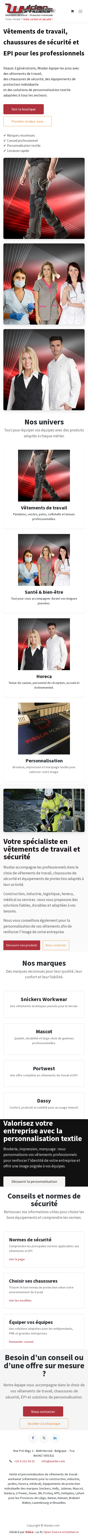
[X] (44, 1437)
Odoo (29, 1532)
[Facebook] (32, 1437)
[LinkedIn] (55, 1437)
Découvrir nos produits (21, 945)
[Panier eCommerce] (72, 11)
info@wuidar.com (53, 1461)
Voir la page (17, 1259)
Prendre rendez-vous (28, 121)
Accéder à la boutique (44, 1423)
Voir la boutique (24, 109)
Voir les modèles (20, 1300)
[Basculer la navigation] (80, 11)
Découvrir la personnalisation (34, 1181)
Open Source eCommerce (61, 1532)
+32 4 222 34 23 (24, 1461)
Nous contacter (56, 945)
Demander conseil (21, 1342)
